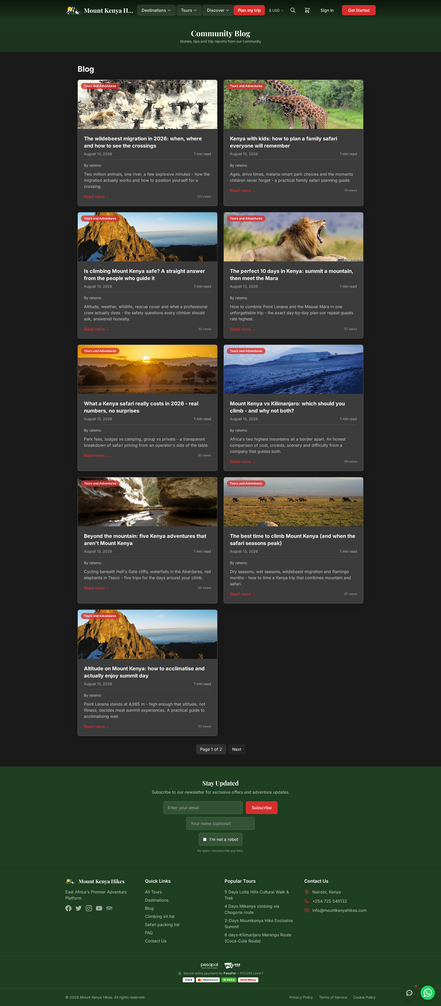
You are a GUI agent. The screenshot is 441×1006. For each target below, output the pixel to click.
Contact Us (155, 940)
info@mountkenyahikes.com (339, 910)
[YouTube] (99, 908)
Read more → (97, 196)
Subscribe (262, 807)
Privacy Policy (301, 997)
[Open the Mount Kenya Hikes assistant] (409, 993)
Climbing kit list (160, 916)
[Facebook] (68, 908)
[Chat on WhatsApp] (428, 993)
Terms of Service (333, 997)
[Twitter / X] (79, 908)
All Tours (153, 891)
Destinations (156, 900)
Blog (149, 908)
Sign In (327, 10)
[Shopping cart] (307, 10)
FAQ (149, 932)
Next (236, 749)
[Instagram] (89, 908)
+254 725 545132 (329, 901)
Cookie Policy (364, 997)
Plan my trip (249, 10)
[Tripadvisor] (109, 908)
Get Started (359, 10)
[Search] (293, 10)
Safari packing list (162, 924)
